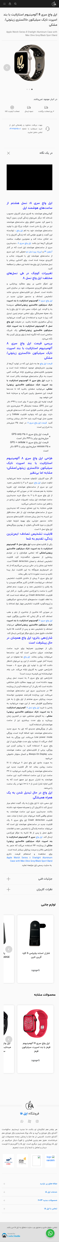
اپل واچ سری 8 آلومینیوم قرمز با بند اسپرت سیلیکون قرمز (36, 1047)
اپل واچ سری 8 (24, 243)
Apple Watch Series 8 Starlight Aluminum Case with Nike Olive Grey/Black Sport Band (29, 859)
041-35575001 (15, 129)
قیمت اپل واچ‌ (46, 363)
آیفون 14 (48, 251)
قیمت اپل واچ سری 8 (37, 422)
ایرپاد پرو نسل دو (34, 251)
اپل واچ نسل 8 (32, 707)
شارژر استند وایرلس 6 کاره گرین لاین (36, 955)
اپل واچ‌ (27, 656)
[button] (7, 67)
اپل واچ (19, 230)
